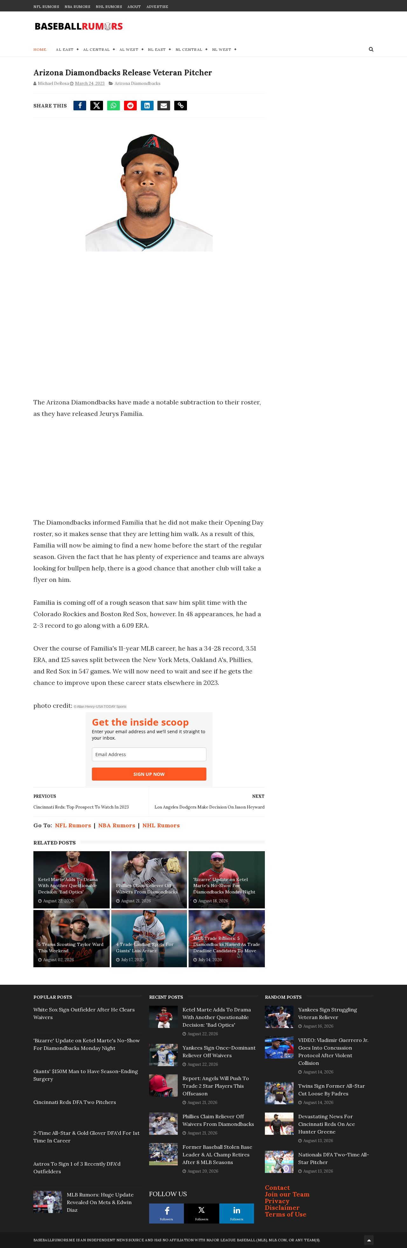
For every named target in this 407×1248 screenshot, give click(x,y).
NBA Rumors (77, 6)
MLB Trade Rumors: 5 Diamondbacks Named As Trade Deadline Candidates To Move (226, 944)
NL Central (189, 49)
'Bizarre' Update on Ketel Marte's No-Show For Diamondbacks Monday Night (224, 886)
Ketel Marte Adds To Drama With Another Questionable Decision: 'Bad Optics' (68, 886)
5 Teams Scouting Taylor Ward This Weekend (70, 947)
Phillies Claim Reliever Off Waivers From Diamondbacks (147, 889)
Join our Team (287, 1194)
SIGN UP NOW (149, 774)
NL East (157, 49)
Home (39, 49)
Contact (277, 1187)
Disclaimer (282, 1207)
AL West (129, 49)
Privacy (277, 1201)
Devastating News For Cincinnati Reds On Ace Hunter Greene (326, 1124)
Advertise (158, 6)
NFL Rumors (46, 6)
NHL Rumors (109, 6)
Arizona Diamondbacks (138, 83)
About (134, 6)
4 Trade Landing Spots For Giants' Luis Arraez (145, 947)
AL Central (96, 49)
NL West (221, 49)
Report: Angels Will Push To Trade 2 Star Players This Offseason (216, 1086)
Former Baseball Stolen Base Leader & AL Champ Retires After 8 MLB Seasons (217, 1154)
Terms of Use (286, 1214)
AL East (65, 49)
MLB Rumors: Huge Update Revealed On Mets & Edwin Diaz (100, 1202)
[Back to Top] (369, 1240)
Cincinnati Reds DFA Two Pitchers (74, 1102)
